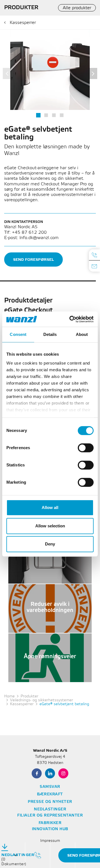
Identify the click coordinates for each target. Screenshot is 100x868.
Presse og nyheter (50, 802)
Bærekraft (50, 794)
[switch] (86, 447)
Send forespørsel (33, 259)
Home (9, 696)
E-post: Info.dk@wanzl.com (31, 238)
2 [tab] (46, 115)
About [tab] (82, 334)
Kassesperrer (23, 23)
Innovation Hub (50, 829)
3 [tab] (54, 115)
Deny (50, 544)
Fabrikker (50, 823)
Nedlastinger (50, 809)
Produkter (29, 696)
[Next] (93, 73)
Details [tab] (50, 334)
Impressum (50, 841)
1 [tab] (38, 115)
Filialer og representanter (50, 815)
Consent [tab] (18, 334)
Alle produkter (77, 8)
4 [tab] (61, 115)
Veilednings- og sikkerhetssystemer (41, 700)
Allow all (50, 507)
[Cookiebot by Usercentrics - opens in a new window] (71, 319)
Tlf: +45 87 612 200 (25, 232)
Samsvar (50, 787)
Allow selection (50, 525)
